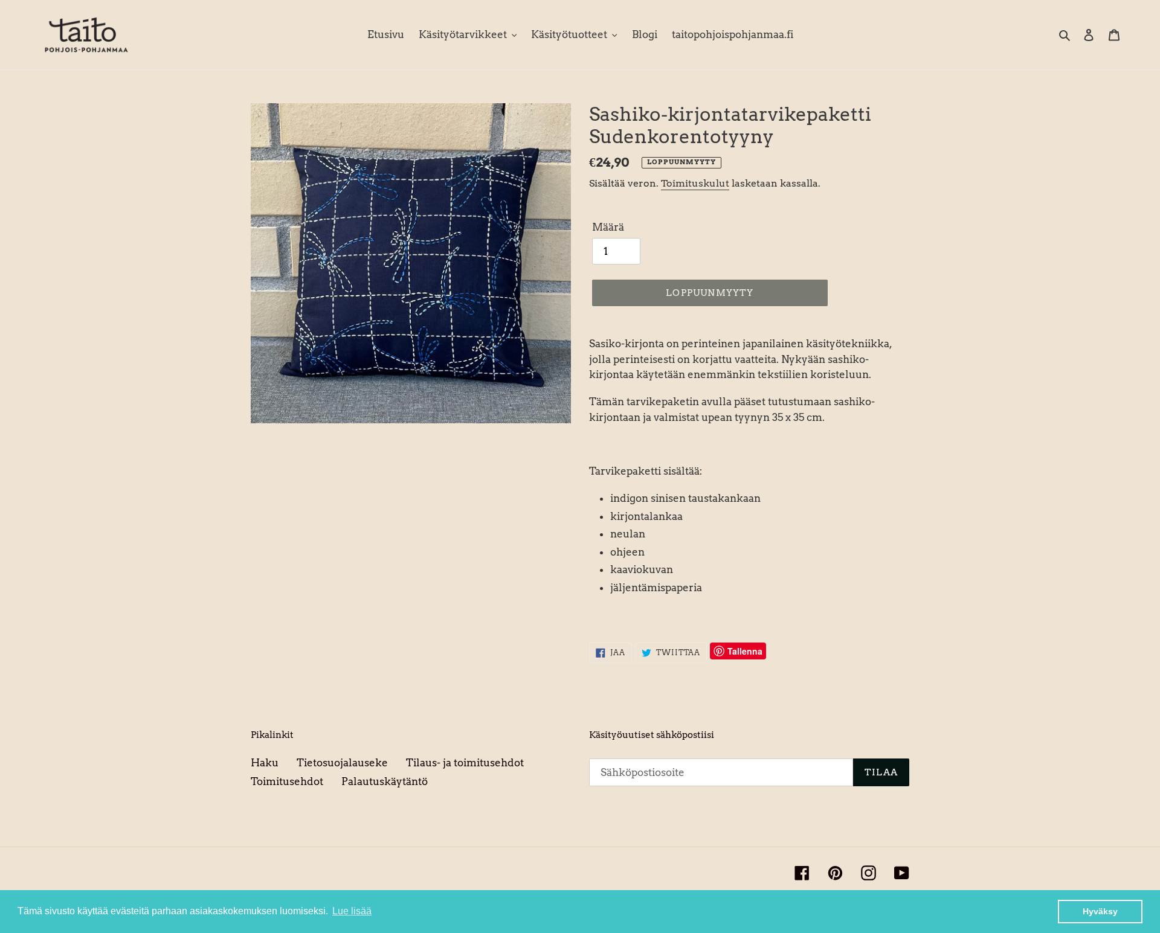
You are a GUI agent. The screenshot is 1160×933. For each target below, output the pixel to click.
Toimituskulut (695, 183)
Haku (265, 763)
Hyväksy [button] (1100, 911)
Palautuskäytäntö (384, 781)
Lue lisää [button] (352, 911)
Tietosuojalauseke (342, 763)
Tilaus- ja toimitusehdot (465, 763)
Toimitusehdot (287, 781)
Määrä (608, 227)
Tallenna (744, 651)
